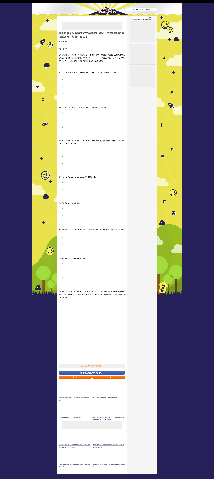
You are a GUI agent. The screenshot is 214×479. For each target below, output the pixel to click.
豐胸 (139, 19)
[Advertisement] (92, 26)
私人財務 (145, 19)
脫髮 (142, 19)
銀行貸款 (149, 19)
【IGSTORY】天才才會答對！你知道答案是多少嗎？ (105, 397)
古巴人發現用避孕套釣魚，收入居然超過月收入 (70, 417)
